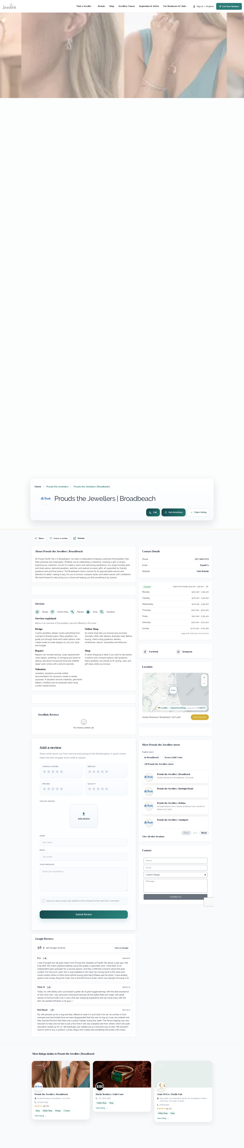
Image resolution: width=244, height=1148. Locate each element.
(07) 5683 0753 (202, 559)
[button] (175, 692)
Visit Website (203, 571)
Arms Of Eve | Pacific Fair (169, 1094)
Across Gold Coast (173, 757)
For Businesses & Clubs (174, 6)
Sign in (200, 6)
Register (210, 6)
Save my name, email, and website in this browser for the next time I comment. (83, 901)
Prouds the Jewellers (57, 486)
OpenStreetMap (178, 708)
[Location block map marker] (173, 690)
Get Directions (199, 717)
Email (42, 850)
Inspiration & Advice (149, 6)
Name (42, 836)
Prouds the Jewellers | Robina (171, 803)
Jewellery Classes (126, 6)
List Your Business (230, 6)
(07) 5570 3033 (42, 1102)
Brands (101, 6)
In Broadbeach (151, 757)
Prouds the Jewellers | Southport (172, 819)
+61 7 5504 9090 (104, 1098)
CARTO (201, 708)
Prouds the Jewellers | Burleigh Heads (175, 788)
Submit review (84, 914)
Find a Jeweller (84, 6)
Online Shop (47, 1111)
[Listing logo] (46, 499)
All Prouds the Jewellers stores (159, 764)
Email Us (204, 565)
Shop (111, 6)
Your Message (47, 865)
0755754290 (164, 1105)
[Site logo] (9, 6)
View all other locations (153, 836)
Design (57, 1111)
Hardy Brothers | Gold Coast (109, 1094)
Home (38, 486)
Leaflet (163, 708)
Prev (186, 833)
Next (204, 833)
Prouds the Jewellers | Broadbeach (173, 774)
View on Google (121, 948)
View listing (40, 1116)
